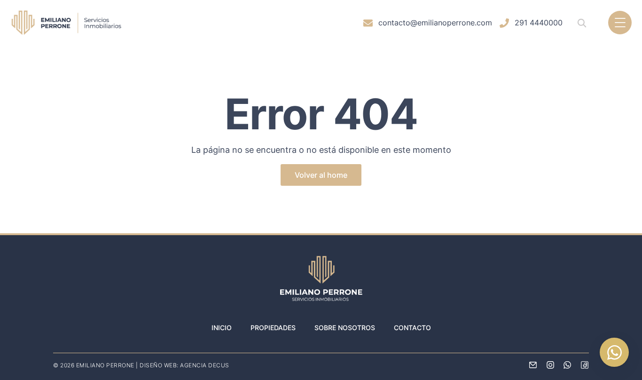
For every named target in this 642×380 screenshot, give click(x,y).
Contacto (412, 328)
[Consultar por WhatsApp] (614, 352)
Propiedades (273, 328)
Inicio (221, 328)
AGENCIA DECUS (204, 365)
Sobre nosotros (344, 328)
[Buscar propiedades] (582, 22)
